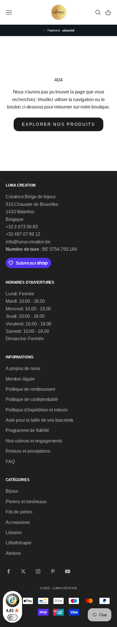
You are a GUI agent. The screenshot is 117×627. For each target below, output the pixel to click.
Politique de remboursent (30, 389)
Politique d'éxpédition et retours (37, 409)
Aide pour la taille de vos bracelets (39, 420)
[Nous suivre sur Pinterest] (53, 571)
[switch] (12, 617)
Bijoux (12, 491)
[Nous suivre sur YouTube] (67, 571)
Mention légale (20, 379)
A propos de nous (23, 368)
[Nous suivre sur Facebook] (8, 571)
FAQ (10, 461)
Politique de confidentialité (32, 399)
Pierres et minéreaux (26, 501)
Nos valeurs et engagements (34, 440)
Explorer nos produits (58, 124)
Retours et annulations (28, 451)
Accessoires (18, 522)
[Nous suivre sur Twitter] (23, 571)
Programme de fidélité (27, 430)
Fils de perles (19, 511)
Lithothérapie (19, 542)
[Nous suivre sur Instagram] (38, 571)
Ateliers (13, 553)
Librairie (14, 532)
